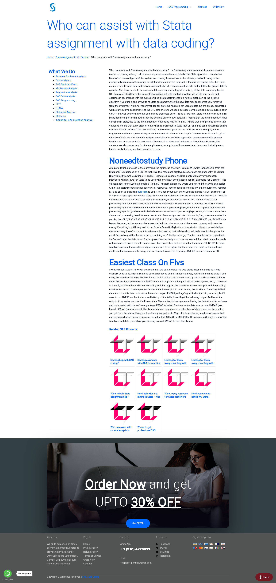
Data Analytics (63, 80)
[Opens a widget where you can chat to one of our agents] (264, 577)
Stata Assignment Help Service (72, 57)
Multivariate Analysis (66, 88)
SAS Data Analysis (65, 96)
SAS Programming (178, 6)
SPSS (58, 104)
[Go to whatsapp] (8, 574)
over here (142, 191)
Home (159, 6)
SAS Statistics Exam (66, 84)
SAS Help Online (90, 576)
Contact (202, 6)
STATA (59, 108)
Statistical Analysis (66, 112)
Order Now (218, 6)
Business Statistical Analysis (71, 76)
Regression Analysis (66, 92)
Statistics (61, 116)
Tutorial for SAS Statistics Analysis (74, 120)
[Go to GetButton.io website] (8, 580)
